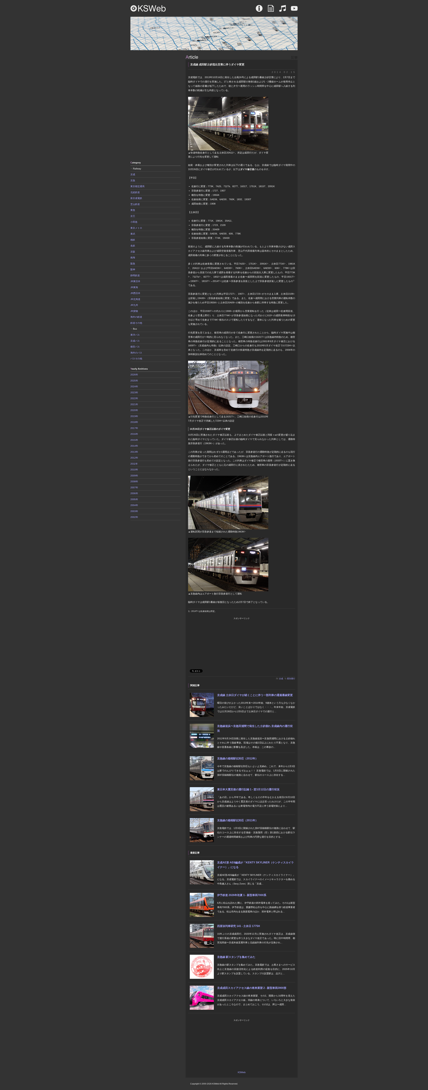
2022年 (134, 398)
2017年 (134, 428)
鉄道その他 (136, 323)
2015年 (134, 440)
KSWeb (148, 8)
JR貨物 (134, 311)
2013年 (134, 452)
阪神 (132, 269)
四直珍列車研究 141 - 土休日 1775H (238, 926)
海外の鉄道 (136, 317)
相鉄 (132, 239)
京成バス (135, 340)
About (259, 10)
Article (271, 10)
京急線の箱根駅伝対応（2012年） (237, 758)
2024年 (134, 386)
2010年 (134, 469)
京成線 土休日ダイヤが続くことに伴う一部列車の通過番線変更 (255, 695)
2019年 (134, 416)
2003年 (134, 511)
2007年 (134, 487)
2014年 (134, 445)
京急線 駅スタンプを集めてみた (236, 957)
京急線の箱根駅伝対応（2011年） (237, 820)
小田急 (133, 222)
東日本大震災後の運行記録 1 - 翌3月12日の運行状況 (248, 789)
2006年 (134, 493)
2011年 (134, 463)
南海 (132, 257)
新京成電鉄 (136, 198)
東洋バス (135, 334)
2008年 (134, 481)
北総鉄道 (135, 192)
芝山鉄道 (135, 204)
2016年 (134, 434)
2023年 (134, 392)
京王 (132, 216)
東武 (132, 233)
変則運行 (291, 678)
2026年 (134, 374)
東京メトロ (136, 228)
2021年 (134, 404)
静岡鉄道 (135, 275)
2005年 (134, 499)
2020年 (134, 410)
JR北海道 (135, 299)
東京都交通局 (137, 186)
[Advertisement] (155, 105)
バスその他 (136, 358)
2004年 (134, 505)
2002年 (134, 517)
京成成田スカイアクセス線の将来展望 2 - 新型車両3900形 (251, 987)
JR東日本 (135, 281)
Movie (294, 10)
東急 (132, 210)
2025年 (134, 380)
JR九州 (134, 305)
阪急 (132, 263)
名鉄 (132, 245)
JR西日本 (135, 293)
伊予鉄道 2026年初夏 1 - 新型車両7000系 (241, 895)
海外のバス (136, 352)
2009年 (134, 475)
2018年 (134, 422)
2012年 (134, 457)
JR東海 (134, 287)
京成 (281, 678)
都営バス (135, 346)
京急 (132, 180)
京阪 (132, 251)
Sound (282, 10)
